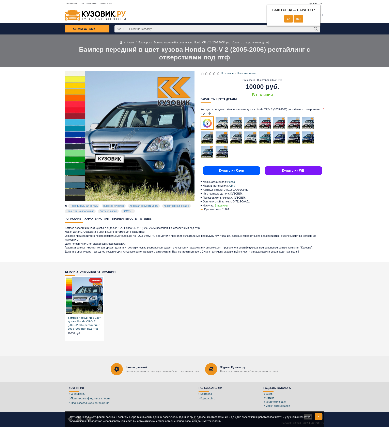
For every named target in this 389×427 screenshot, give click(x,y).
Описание (73, 218)
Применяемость (124, 218)
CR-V (232, 185)
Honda (231, 181)
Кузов (130, 42)
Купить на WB (293, 170)
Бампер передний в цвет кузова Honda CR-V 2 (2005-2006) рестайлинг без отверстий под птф (84, 323)
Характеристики (96, 218)
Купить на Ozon (231, 170)
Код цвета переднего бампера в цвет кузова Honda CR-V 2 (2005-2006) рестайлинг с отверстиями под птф (260, 111)
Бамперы (144, 42)
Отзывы (146, 218)
